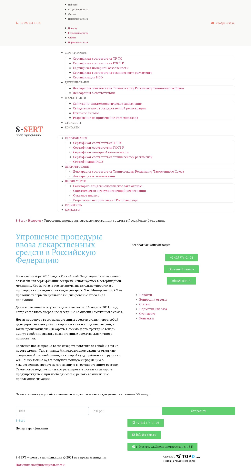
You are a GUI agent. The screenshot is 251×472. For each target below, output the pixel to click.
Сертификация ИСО (88, 77)
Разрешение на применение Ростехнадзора (105, 117)
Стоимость (73, 123)
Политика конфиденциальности (40, 465)
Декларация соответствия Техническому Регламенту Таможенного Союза (128, 88)
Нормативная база (78, 18)
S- (29, 129)
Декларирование (77, 82)
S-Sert (20, 220)
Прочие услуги (75, 98)
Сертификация (75, 53)
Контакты (72, 127)
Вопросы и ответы (78, 9)
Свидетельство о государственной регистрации (109, 108)
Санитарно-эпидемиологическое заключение (107, 103)
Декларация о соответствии (94, 93)
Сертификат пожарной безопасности (100, 68)
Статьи (72, 14)
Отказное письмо (86, 113)
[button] (28, 23)
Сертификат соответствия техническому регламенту (112, 72)
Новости (72, 4)
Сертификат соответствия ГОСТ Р (98, 63)
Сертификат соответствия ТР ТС (97, 58)
